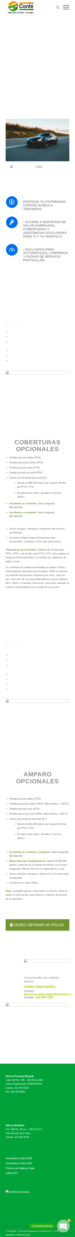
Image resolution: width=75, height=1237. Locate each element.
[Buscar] (55, 7)
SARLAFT (12, 1173)
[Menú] (64, 7)
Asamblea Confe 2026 (19, 1163)
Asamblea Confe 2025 (19, 1158)
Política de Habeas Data (20, 1168)
